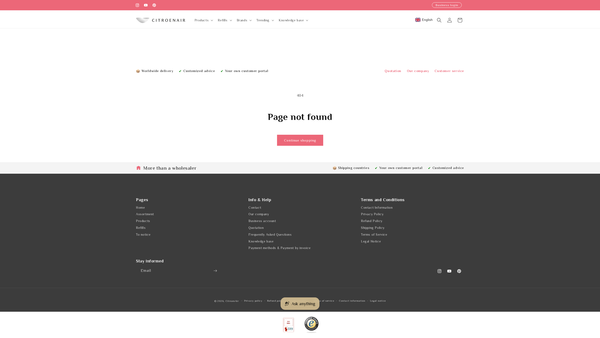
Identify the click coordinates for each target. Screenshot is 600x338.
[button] (203, 20)
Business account (262, 221)
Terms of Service (374, 234)
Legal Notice (371, 241)
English (427, 20)
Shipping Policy (373, 228)
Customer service (449, 71)
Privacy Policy (372, 214)
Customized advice (199, 71)
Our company (418, 71)
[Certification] (311, 325)
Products (143, 221)
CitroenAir (232, 301)
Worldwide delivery (157, 71)
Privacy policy (253, 300)
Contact (254, 207)
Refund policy (276, 300)
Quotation (393, 71)
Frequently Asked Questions (270, 234)
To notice (143, 234)
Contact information (352, 300)
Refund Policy (371, 221)
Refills (141, 228)
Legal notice (378, 300)
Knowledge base (261, 241)
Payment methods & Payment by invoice (279, 248)
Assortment (145, 214)
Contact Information (377, 207)
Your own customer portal (246, 71)
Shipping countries (353, 168)
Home (140, 207)
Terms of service (323, 300)
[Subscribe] (215, 270)
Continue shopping (300, 140)
